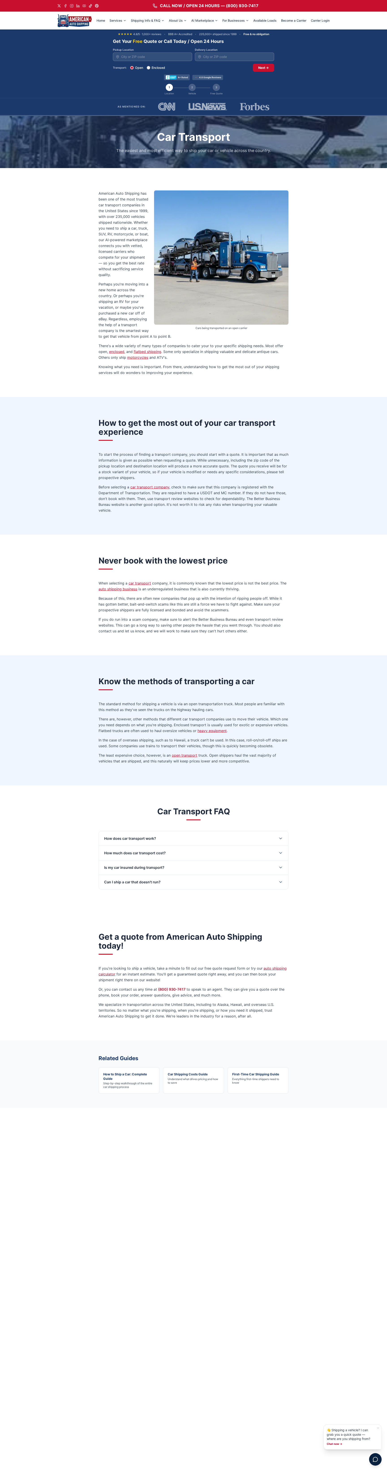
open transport (184, 755)
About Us (176, 20)
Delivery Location (206, 49)
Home (101, 20)
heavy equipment (212, 730)
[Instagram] (71, 6)
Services (116, 20)
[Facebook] (65, 6)
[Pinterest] (97, 6)
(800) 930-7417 (171, 989)
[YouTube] (84, 6)
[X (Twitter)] (59, 6)
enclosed (116, 351)
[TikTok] (90, 6)
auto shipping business (118, 589)
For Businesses (233, 20)
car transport (140, 583)
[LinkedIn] (78, 6)
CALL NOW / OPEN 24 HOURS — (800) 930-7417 (209, 5)
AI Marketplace (202, 20)
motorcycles (137, 357)
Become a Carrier (293, 20)
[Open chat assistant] (375, 1459)
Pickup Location (123, 49)
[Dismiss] (378, 1428)
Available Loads (265, 20)
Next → (263, 68)
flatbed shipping (147, 351)
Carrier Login (320, 20)
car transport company (149, 487)
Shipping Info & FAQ (145, 20)
